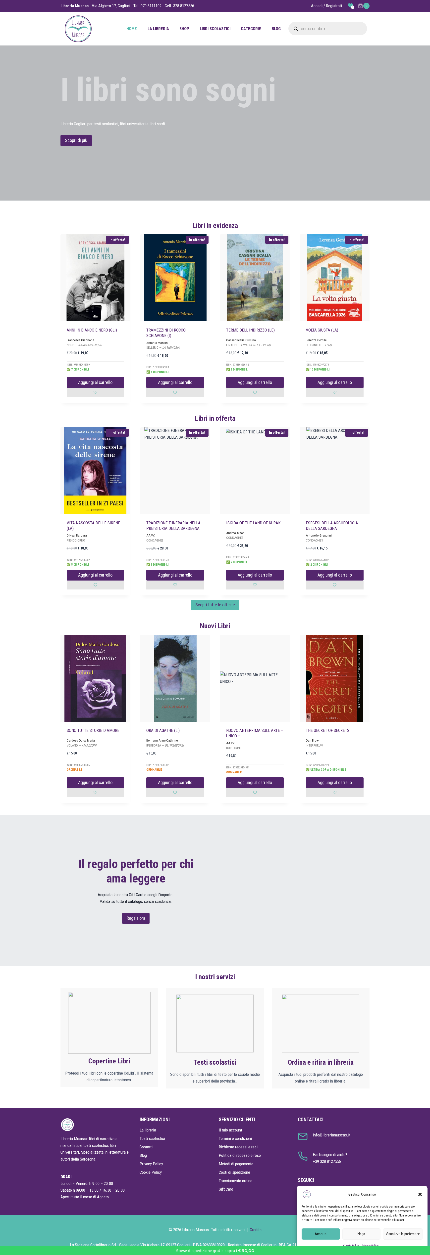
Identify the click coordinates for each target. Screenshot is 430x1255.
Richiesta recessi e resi (238, 1146)
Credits (256, 1229)
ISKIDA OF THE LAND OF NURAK (253, 522)
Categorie (251, 28)
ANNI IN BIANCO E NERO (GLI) (92, 330)
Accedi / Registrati (326, 5)
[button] (420, 1194)
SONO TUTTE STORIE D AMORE (93, 730)
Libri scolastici (215, 28)
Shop (184, 28)
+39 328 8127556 (327, 1161)
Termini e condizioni (235, 1138)
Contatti (146, 1146)
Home (131, 28)
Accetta (320, 1234)
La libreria (158, 28)
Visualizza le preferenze (403, 1234)
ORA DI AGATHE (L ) (163, 730)
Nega (361, 1234)
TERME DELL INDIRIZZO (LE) (250, 330)
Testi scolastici (152, 1138)
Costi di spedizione (234, 1172)
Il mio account (230, 1130)
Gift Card (226, 1189)
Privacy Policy (151, 1163)
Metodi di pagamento (236, 1163)
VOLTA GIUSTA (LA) (322, 330)
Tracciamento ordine (235, 1180)
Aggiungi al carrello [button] (95, 382)
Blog (276, 28)
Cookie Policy (151, 1172)
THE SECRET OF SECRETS (327, 730)
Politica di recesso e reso (240, 1155)
